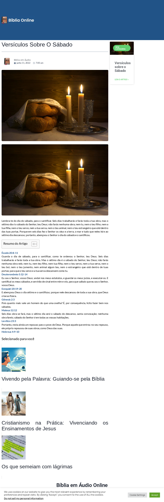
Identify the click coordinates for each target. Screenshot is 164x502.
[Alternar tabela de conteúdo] (32, 244)
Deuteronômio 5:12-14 (14, 274)
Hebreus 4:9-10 (10, 331)
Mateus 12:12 (9, 310)
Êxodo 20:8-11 (10, 252)
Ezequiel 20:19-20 (12, 288)
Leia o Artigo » (122, 79)
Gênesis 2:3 (8, 299)
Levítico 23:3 (9, 320)
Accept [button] (154, 495)
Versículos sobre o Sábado (123, 66)
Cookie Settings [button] (137, 495)
